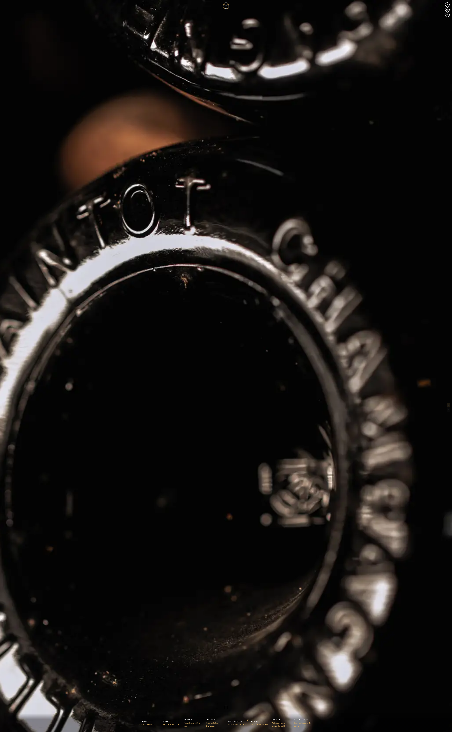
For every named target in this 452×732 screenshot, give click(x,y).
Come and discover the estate (302, 723)
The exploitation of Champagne (213, 723)
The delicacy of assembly (237, 722)
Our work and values (147, 722)
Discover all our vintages (259, 722)
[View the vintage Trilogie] (448, 409)
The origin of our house (170, 722)
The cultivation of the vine (192, 723)
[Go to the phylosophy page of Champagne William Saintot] (226, 5)
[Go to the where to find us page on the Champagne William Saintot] (447, 9)
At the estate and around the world (278, 723)
